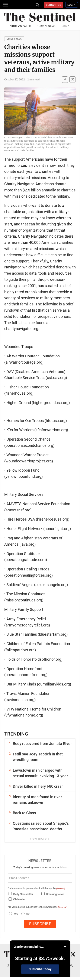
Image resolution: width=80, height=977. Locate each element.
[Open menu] (5, 5)
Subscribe (53, 4)
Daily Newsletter (23, 894)
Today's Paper (20, 26)
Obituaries (19, 899)
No (27, 913)
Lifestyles (14, 38)
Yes (15, 913)
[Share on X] (72, 79)
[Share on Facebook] (65, 79)
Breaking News (55, 894)
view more (38, 838)
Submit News (46, 26)
